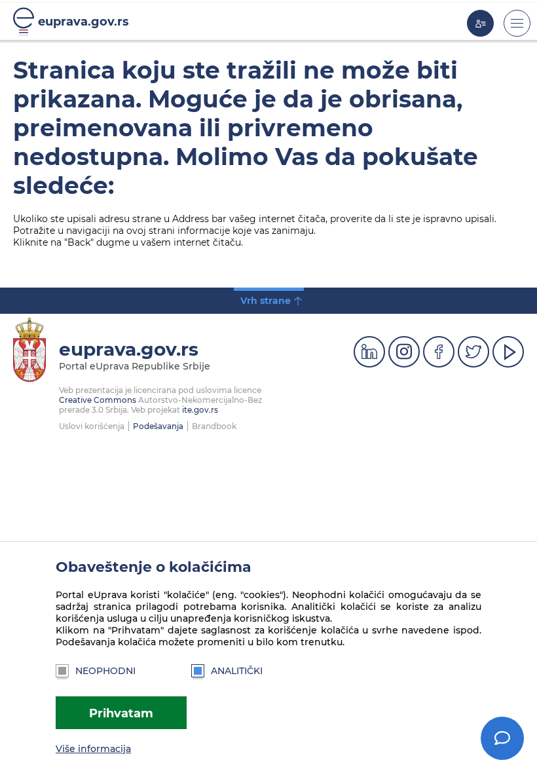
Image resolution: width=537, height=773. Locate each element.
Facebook (438, 352)
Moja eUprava (480, 23)
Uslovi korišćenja (91, 426)
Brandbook (214, 426)
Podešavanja (158, 426)
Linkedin (369, 352)
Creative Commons (97, 400)
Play (508, 352)
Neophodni (105, 671)
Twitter (473, 352)
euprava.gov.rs (83, 21)
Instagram (404, 352)
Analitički (237, 671)
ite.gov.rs (200, 410)
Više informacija (93, 749)
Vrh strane (265, 301)
